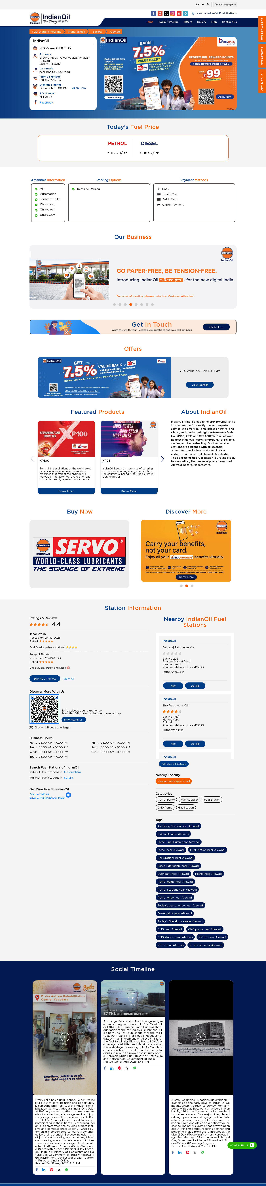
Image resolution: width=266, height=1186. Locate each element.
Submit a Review (45, 678)
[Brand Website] (185, 13)
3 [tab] (173, 106)
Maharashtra (76, 31)
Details (195, 685)
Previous (32, 458)
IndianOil (169, 640)
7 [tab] (146, 304)
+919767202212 (172, 730)
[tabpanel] (186, 551)
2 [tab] (168, 106)
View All (68, 678)
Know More (66, 490)
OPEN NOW (79, 88)
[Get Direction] (68, 796)
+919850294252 (173, 672)
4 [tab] (130, 304)
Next (163, 458)
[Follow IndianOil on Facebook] (153, 13)
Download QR (73, 719)
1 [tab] (163, 106)
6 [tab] (141, 304)
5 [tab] (136, 304)
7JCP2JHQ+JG (39, 793)
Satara (97, 31)
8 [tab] (152, 304)
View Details (199, 384)
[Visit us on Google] (160, 13)
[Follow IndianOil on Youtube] (179, 13)
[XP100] (66, 439)
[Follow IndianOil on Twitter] (166, 13)
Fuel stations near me (46, 31)
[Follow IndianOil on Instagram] (172, 13)
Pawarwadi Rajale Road (174, 781)
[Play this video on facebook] (64, 1039)
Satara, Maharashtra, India (47, 797)
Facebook (46, 102)
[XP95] (129, 439)
